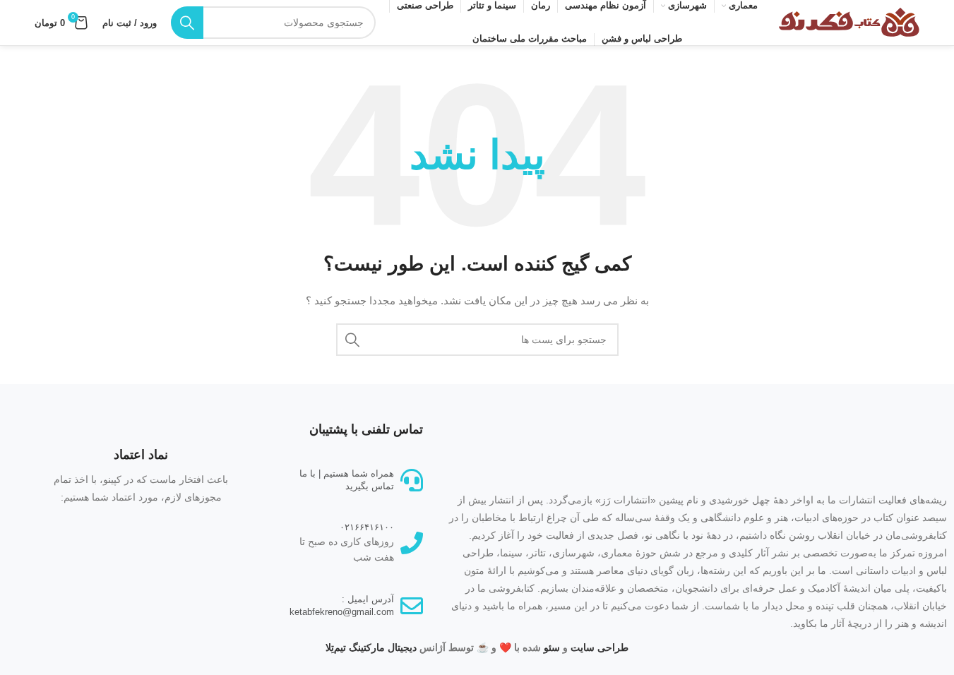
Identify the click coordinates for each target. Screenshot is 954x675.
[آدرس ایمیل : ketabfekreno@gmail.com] (411, 606)
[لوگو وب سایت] (848, 22)
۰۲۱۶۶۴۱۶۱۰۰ (367, 527)
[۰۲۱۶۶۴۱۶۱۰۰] (411, 543)
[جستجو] (187, 22)
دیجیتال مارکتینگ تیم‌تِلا (371, 647)
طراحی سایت (599, 647)
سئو (552, 647)
